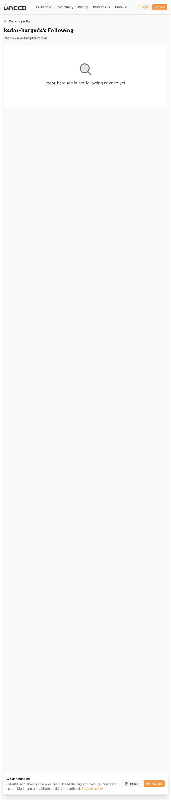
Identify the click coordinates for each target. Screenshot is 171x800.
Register (160, 7)
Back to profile (19, 21)
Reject (135, 783)
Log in (144, 7)
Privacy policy (92, 788)
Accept (157, 783)
